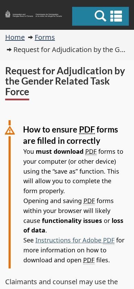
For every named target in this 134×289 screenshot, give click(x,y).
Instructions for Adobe (74, 240)
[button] (101, 16)
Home (15, 37)
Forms (45, 37)
